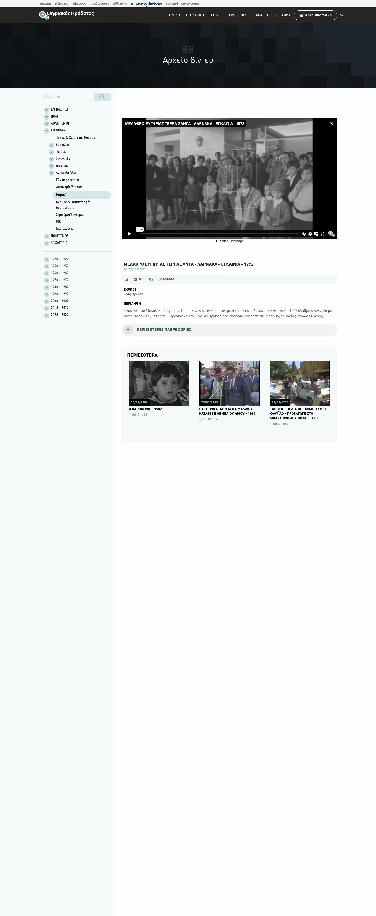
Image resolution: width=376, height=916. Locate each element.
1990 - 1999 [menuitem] (60, 294)
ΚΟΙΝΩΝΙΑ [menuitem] (58, 131)
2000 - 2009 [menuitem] (60, 301)
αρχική (45, 3)
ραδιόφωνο (100, 3)
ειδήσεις (61, 3)
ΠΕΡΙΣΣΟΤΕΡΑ (142, 355)
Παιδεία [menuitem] (61, 152)
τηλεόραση (80, 3)
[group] (79, 183)
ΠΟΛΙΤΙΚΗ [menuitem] (58, 117)
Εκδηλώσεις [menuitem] (64, 229)
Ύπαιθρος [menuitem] (62, 166)
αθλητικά (120, 3)
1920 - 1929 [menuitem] (60, 259)
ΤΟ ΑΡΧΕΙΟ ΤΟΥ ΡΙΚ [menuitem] (238, 15)
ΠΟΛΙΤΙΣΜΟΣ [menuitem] (59, 236)
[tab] (229, 330)
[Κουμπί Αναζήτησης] (102, 97)
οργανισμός (190, 3)
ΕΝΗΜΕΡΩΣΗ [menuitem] (60, 110)
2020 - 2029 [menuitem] (60, 315)
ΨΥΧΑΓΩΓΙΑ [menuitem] (59, 243)
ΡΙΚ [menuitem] (58, 222)
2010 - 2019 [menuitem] (60, 308)
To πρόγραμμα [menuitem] (279, 15)
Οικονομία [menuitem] (63, 159)
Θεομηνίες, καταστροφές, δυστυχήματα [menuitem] (73, 205)
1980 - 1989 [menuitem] (60, 287)
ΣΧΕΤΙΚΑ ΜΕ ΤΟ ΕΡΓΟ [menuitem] (199, 15)
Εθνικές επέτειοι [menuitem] (67, 180)
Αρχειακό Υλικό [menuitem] (318, 15)
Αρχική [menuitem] (174, 15)
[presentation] (229, 330)
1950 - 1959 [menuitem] (60, 266)
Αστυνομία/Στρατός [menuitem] (69, 187)
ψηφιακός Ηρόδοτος (147, 3)
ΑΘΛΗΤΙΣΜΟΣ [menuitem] (60, 124)
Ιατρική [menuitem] (61, 195)
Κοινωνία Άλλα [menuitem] (66, 173)
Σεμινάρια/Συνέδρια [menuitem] (70, 215)
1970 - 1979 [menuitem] (60, 280)
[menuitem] (342, 15)
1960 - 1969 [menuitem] (60, 273)
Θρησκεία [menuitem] (62, 145)
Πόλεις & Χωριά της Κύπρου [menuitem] (75, 138)
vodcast (172, 3)
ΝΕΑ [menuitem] (259, 15)
